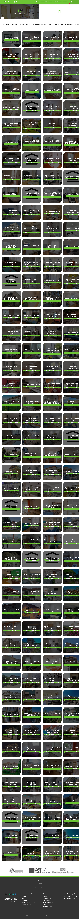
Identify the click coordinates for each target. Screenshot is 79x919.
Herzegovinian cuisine (26, 904)
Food (50, 1)
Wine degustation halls (47, 906)
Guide (37, 1)
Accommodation (44, 1)
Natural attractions (47, 898)
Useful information (58, 1)
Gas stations (24, 900)
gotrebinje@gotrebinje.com (10, 898)
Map (23, 898)
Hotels (44, 904)
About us (65, 1)
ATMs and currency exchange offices (29, 902)
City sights (45, 896)
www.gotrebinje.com (10, 896)
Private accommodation (19, 13)
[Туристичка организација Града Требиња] (5, 1)
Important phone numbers (69, 898)
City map (75, 2)
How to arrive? (25, 896)
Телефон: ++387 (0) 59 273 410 (10, 899)
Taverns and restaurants (48, 902)
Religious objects (46, 900)
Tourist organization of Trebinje (70, 896)
